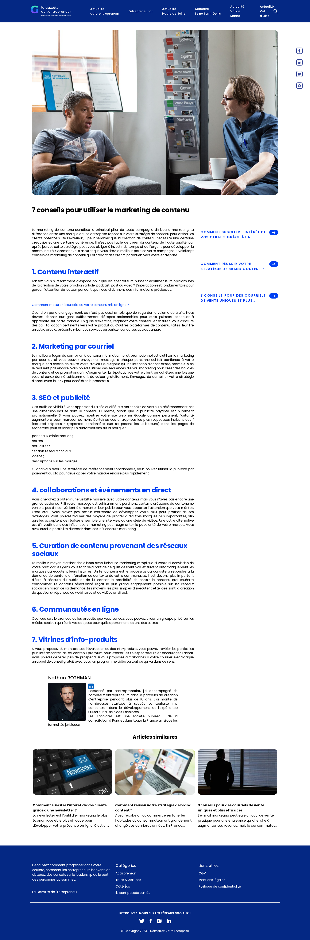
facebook (299, 51)
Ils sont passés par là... (133, 893)
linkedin (299, 62)
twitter (299, 74)
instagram (299, 85)
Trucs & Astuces (128, 880)
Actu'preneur (126, 873)
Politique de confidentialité (220, 886)
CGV (202, 873)
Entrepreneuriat (141, 11)
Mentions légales (212, 880)
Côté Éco (123, 886)
